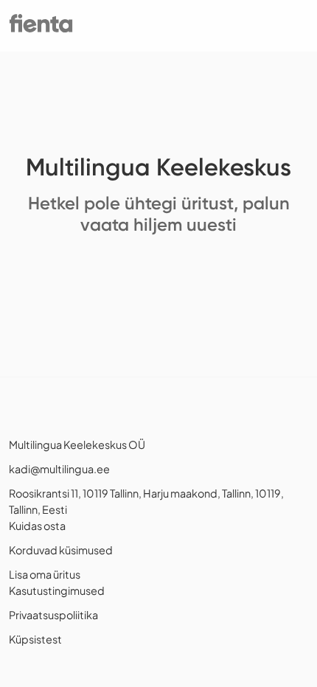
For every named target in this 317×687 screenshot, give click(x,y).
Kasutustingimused (57, 590)
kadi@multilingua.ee (59, 468)
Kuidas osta (37, 525)
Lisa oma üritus (44, 574)
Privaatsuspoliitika (53, 614)
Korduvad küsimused (61, 550)
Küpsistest (35, 639)
